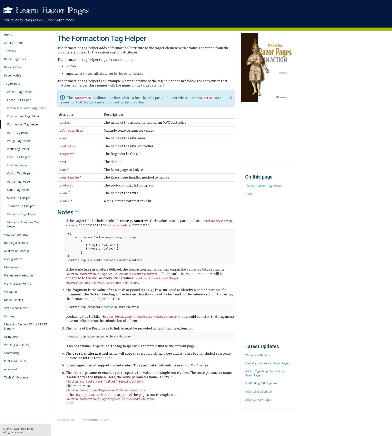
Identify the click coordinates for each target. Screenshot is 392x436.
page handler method (90, 353)
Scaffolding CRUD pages (261, 383)
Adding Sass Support (258, 391)
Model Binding (13, 300)
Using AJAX (11, 336)
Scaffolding (11, 353)
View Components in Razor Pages (267, 363)
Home (8, 35)
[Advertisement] (228, 12)
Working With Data (257, 355)
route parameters (134, 221)
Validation (10, 292)
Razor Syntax (12, 67)
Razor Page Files (15, 59)
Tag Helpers (12, 83)
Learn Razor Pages (52, 10)
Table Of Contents (16, 377)
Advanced (10, 369)
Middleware (11, 267)
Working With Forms (17, 283)
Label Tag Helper (18, 157)
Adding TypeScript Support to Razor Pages (264, 373)
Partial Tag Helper (19, 181)
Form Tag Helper (18, 132)
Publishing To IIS (15, 361)
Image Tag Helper (19, 141)
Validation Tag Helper (21, 214)
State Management (17, 308)
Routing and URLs (16, 243)
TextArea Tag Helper (21, 206)
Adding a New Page (258, 400)
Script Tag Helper (18, 190)
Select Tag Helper (18, 198)
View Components (16, 234)
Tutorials (10, 51)
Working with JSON (16, 345)
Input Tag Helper (18, 149)
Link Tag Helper (17, 165)
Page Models (12, 75)
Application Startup (16, 251)
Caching (9, 316)
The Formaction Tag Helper (263, 185)
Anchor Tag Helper (19, 92)
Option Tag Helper (19, 173)
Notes (249, 194)
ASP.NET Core (13, 43)
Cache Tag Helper (19, 100)
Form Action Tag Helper (23, 124)
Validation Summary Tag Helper (23, 224)
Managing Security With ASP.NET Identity (26, 326)
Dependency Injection (18, 275)
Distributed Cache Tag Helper (26, 108)
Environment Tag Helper (23, 116)
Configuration (13, 259)
